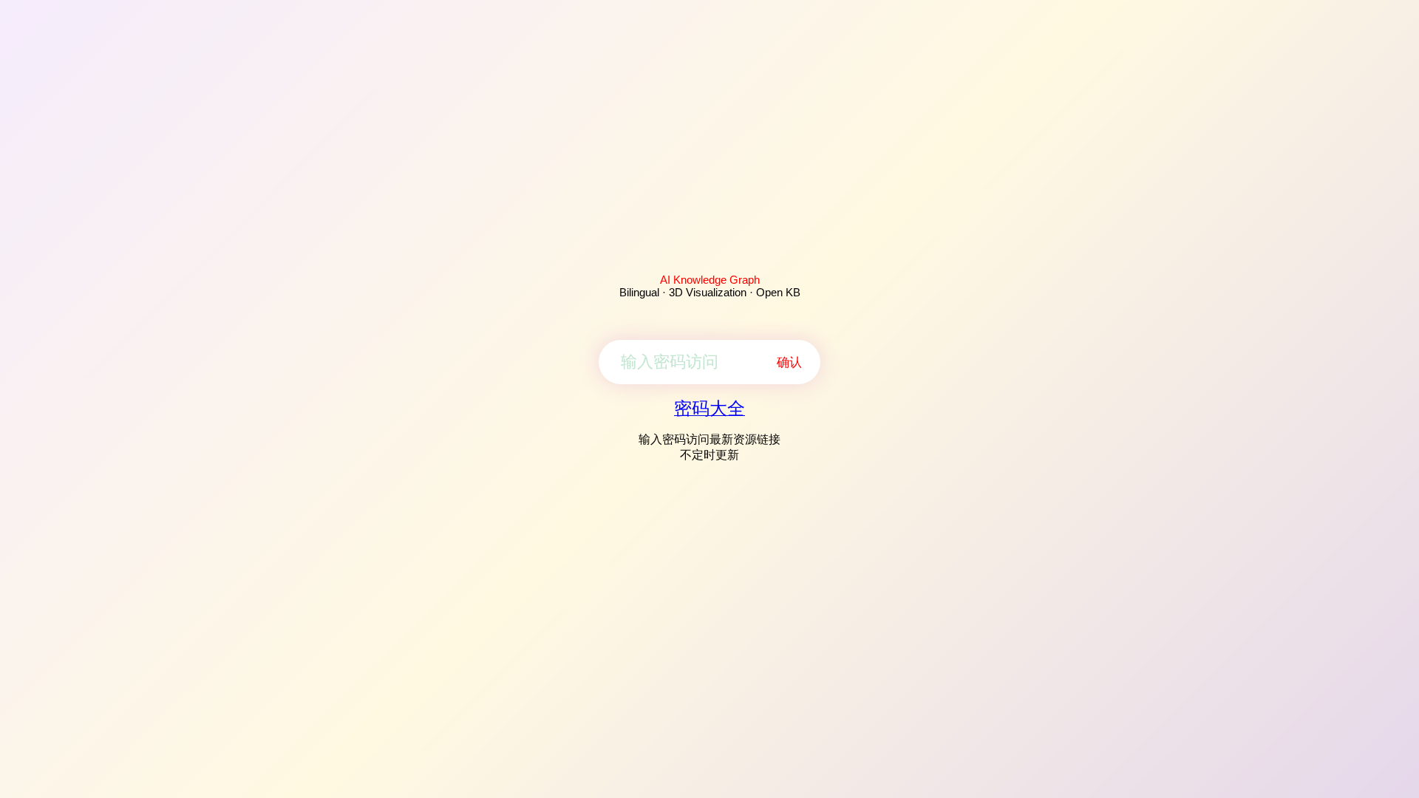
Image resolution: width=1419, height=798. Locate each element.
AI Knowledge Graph (710, 279)
